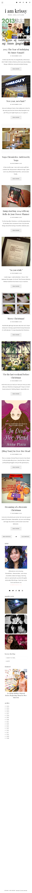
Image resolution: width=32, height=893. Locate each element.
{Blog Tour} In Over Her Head (16, 451)
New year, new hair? (16, 101)
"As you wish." (16, 270)
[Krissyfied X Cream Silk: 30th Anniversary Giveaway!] (16, 649)
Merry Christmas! (16, 318)
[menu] (2, 2)
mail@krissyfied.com (16, 584)
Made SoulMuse (21, 890)
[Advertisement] (16, 759)
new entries (7, 536)
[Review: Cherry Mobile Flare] (16, 613)
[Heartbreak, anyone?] (16, 633)
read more (16, 68)
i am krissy (16, 11)
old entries (25, 536)
